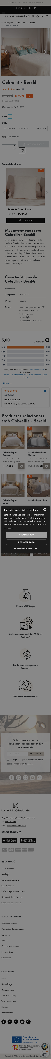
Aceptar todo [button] (26, 535)
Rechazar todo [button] (26, 542)
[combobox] (44, 509)
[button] (25, 548)
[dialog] (25, 529)
